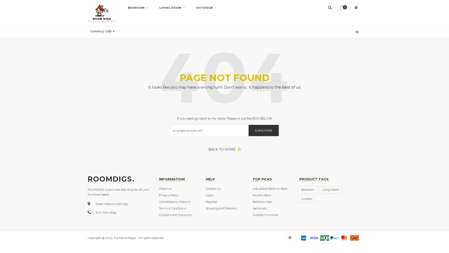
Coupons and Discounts (175, 215)
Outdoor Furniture (265, 215)
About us (165, 188)
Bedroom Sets (262, 202)
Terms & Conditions (172, 208)
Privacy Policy (168, 195)
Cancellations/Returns (175, 202)
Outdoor (205, 7)
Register (211, 202)
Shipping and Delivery (221, 208)
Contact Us (213, 188)
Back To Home (222, 149)
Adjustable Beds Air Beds (270, 188)
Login (210, 195)
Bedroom (137, 7)
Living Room (170, 7)
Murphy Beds (262, 195)
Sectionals (260, 208)
